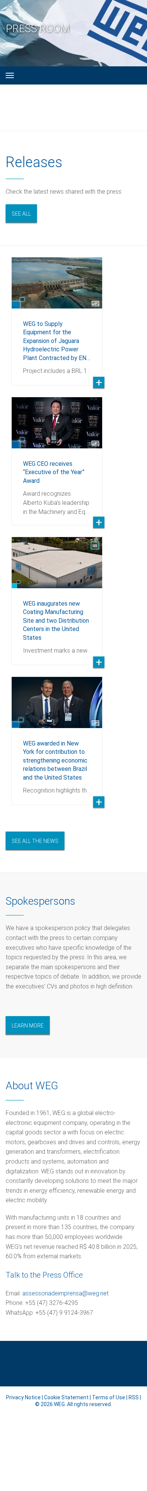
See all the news (35, 841)
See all (21, 214)
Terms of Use (108, 1397)
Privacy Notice (23, 1397)
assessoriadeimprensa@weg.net (66, 1293)
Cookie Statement (66, 1397)
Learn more (28, 1026)
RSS (134, 1397)
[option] (57, 315)
